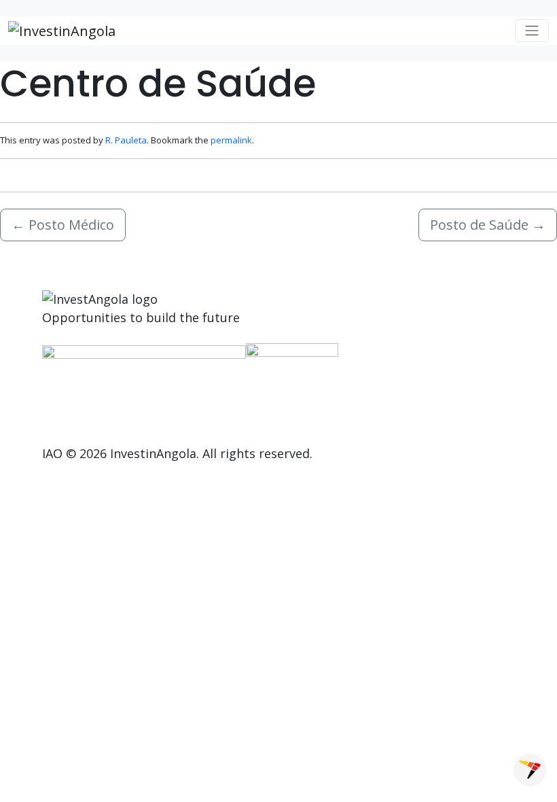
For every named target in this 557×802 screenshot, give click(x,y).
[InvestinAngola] (61, 30)
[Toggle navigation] (532, 30)
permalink (231, 140)
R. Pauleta (126, 140)
